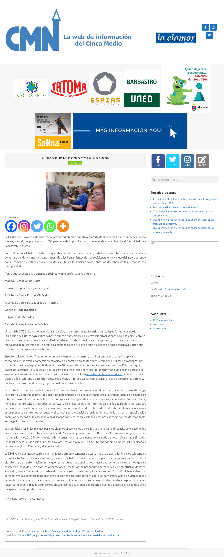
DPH (108, 519)
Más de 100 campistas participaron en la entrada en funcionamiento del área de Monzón (68, 535)
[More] (63, 226)
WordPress (125, 552)
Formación (117, 519)
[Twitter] (209, 35)
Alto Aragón (75, 162)
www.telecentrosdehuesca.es (104, 374)
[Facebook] (205, 27)
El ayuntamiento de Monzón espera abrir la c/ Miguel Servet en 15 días (62, 531)
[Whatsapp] (50, 226)
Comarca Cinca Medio (92, 519)
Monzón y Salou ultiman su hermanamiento (176, 207)
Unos (108, 552)
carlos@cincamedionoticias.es (174, 289)
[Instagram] (213, 27)
